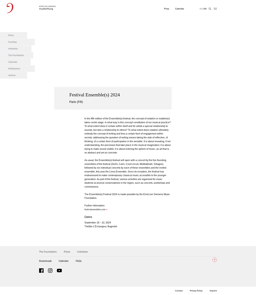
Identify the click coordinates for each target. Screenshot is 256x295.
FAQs (78, 260)
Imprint (213, 290)
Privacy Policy (196, 290)
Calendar (179, 8)
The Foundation (16, 55)
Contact (179, 290)
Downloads (45, 260)
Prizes (11, 35)
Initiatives (13, 48)
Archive (12, 75)
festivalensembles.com (94, 209)
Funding (12, 41)
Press (166, 8)
